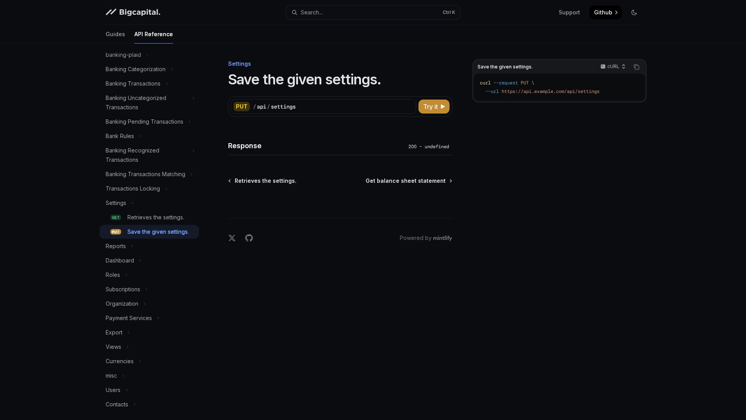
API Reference (153, 34)
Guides (115, 34)
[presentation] (155, 232)
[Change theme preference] (634, 12)
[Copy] (409, 107)
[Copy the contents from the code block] (636, 67)
